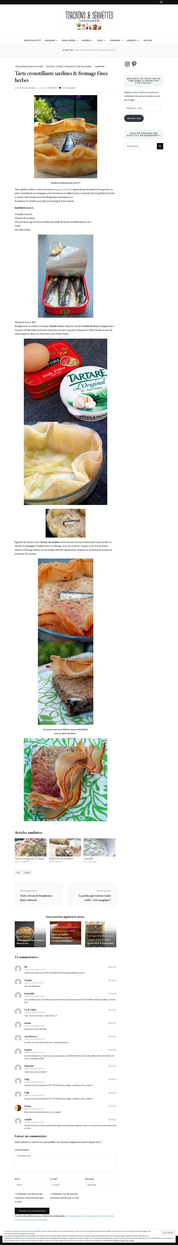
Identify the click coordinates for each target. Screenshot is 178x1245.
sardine (27, 872)
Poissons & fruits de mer (29, 66)
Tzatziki (88, 858)
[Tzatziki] (99, 847)
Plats (100, 40)
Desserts (132, 40)
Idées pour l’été (32, 40)
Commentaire (22, 1149)
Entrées (86, 40)
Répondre (112, 966)
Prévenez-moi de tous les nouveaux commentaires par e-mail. (29, 1198)
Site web (89, 1179)
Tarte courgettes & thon (29, 858)
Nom (18, 1179)
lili (25, 966)
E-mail (53, 1179)
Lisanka (28, 980)
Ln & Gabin (30, 1009)
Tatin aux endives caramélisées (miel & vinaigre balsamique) (62, 937)
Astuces (148, 40)
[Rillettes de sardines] (65, 847)
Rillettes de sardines (61, 858)
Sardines (100, 66)
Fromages (115, 40)
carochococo (30, 1036)
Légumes (56, 927)
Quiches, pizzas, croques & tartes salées (69, 66)
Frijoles (28, 1049)
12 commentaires (69, 88)
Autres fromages (95, 932)
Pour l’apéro (68, 40)
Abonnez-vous (134, 118)
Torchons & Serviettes (27, 88)
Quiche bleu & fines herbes (100, 943)
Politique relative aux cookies (124, 1240)
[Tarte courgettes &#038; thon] (31, 847)
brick (18, 872)
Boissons (50, 40)
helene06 (28, 1065)
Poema (27, 1106)
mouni (27, 1022)
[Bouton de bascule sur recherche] (161, 2)
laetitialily (29, 993)
